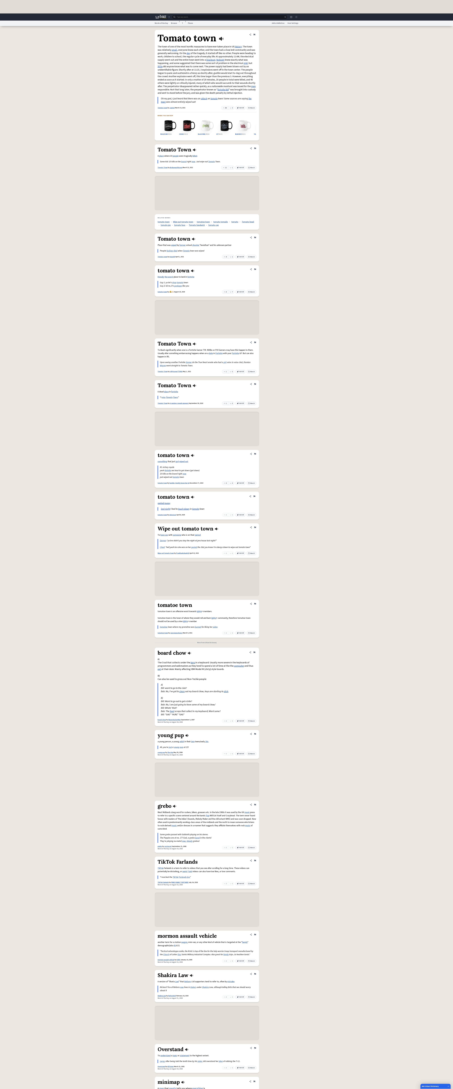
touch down (183, 509)
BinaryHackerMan (174, 720)
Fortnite (219, 353)
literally (161, 276)
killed (195, 155)
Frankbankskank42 (182, 553)
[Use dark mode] (296, 17)
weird (184, 871)
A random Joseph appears (179, 403)
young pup (161, 752)
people (176, 155)
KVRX (178, 960)
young (176, 747)
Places (190, 23)
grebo (160, 846)
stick (226, 691)
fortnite (190, 276)
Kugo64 (172, 257)
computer (239, 666)
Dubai (193, 987)
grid (245, 63)
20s (206, 741)
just (170, 747)
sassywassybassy (176, 633)
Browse (174, 23)
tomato (214, 98)
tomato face (179, 225)
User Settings (292, 23)
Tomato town (162, 108)
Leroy (162, 1061)
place (161, 155)
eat (159, 669)
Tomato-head (248, 221)
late (193, 741)
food (172, 711)
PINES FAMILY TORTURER (179, 882)
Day (179, 954)
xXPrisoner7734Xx (176, 371)
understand (165, 1055)
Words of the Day (161, 23)
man (253, 86)
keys (193, 662)
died (175, 250)
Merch (252, 108)
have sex (164, 535)
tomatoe (163, 627)
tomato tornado (220, 221)
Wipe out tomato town (183, 221)
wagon (184, 942)
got (177, 461)
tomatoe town (203, 221)
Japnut (172, 108)
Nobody (220, 60)
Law (177, 981)
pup (181, 747)
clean (182, 691)
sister (215, 627)
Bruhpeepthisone (176, 167)
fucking (170, 250)
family (244, 942)
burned (198, 627)
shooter (195, 245)
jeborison (173, 515)
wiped (173, 245)
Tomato (211, 161)
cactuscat (168, 846)
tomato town (164, 221)
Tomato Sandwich (197, 225)
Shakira (205, 987)
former (182, 245)
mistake (230, 981)
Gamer (189, 362)
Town (175, 397)
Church (166, 954)
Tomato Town (163, 167)
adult (181, 741)
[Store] (291, 17)
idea (221, 1061)
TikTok (161, 868)
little (160, 66)
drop (174, 282)
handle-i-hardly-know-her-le (179, 483)
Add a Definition (278, 23)
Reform (187, 981)
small (174, 50)
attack (204, 98)
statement (184, 1055)
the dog (170, 752)
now (193, 161)
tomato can (213, 225)
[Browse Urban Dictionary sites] (162, 17)
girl (225, 362)
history (238, 46)
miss (164, 397)
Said (190, 871)
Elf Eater (171, 1066)
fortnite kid (223, 89)
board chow (162, 720)
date (211, 353)
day (188, 53)
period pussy (164, 503)
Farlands (183, 877)
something (162, 461)
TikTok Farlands (163, 882)
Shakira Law (162, 996)
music (247, 812)
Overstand (161, 1066)
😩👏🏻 (172, 292)
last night (165, 509)
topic (175, 1055)
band (197, 837)
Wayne (163, 365)
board (184, 161)
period (198, 535)
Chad (162, 547)
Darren (163, 540)
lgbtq (199, 611)
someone (177, 535)
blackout (210, 60)
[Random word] (285, 17)
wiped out (183, 461)
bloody (190, 841)
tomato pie (166, 225)
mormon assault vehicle (166, 960)
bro (188, 877)
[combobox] (230, 17)
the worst (169, 276)
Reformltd (172, 996)
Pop (207, 815)
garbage (178, 285)
